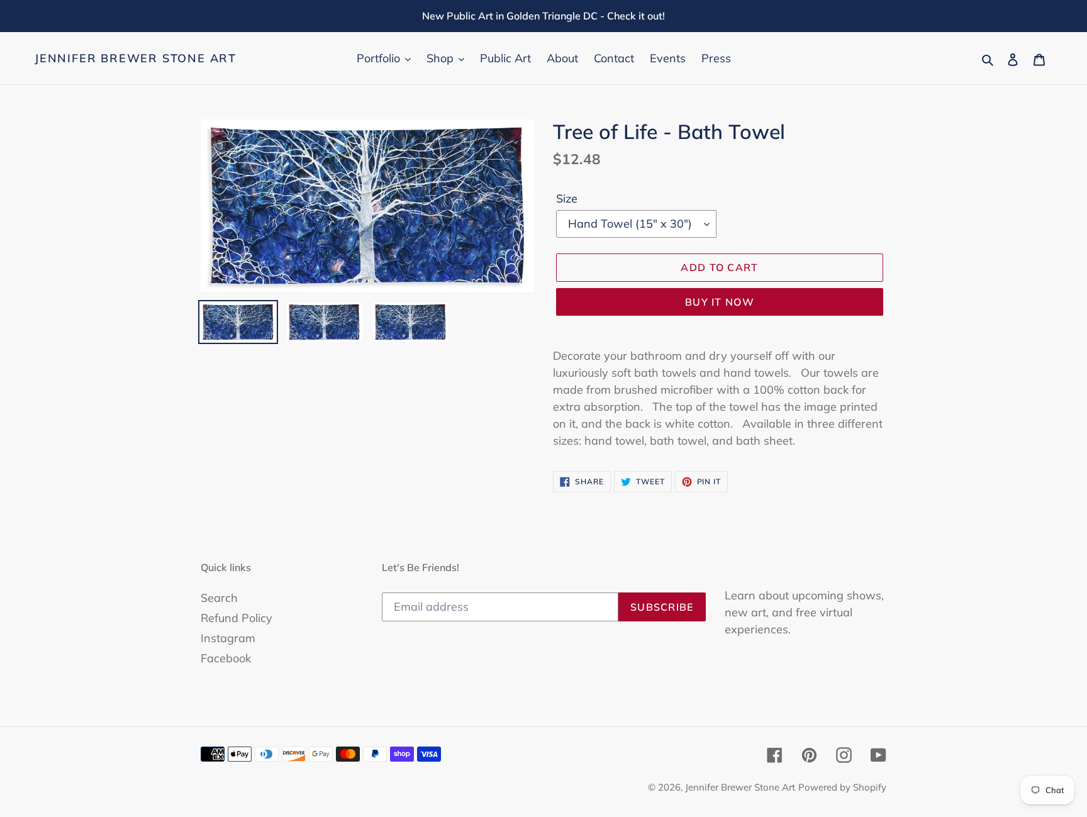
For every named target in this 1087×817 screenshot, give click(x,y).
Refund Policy (236, 618)
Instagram (228, 638)
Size (566, 198)
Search (219, 598)
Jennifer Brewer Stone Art (136, 58)
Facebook (226, 658)
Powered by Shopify (842, 787)
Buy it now (719, 302)
